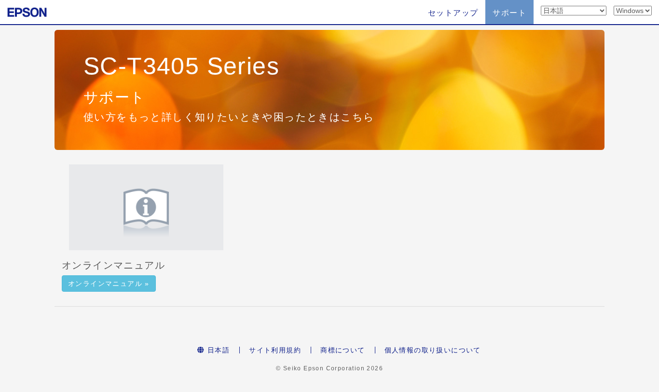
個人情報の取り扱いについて (432, 350)
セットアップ (453, 13)
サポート (509, 13)
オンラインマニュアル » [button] (109, 283)
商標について (342, 350)
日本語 (217, 350)
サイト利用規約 (275, 350)
